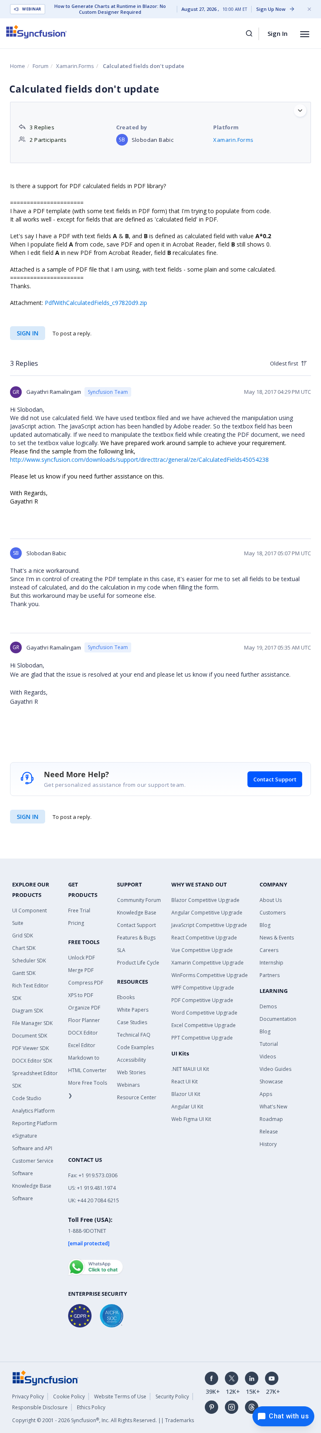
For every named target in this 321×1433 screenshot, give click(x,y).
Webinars (128, 1084)
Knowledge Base (136, 912)
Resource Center (136, 1097)
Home (17, 66)
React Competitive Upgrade (204, 937)
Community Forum (139, 900)
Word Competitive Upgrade (204, 1012)
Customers (272, 912)
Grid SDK (22, 935)
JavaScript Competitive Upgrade (209, 925)
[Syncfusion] (45, 1377)
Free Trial (79, 910)
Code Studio (26, 1098)
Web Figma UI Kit (191, 1119)
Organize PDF (84, 1007)
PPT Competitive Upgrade (202, 1037)
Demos (268, 1006)
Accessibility (131, 1059)
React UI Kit (184, 1081)
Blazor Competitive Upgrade (205, 900)
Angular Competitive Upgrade (206, 912)
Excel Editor (81, 1045)
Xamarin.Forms (75, 66)
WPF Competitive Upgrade (202, 987)
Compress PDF (85, 982)
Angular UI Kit (187, 1106)
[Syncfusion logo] (36, 31)
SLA (121, 950)
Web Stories (131, 1072)
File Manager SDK (32, 1023)
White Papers (132, 1009)
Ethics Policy (91, 1407)
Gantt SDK (24, 973)
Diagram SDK (27, 1010)
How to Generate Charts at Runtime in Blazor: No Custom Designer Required (110, 9)
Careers (269, 950)
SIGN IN (27, 817)
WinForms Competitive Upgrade (209, 975)
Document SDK (29, 1035)
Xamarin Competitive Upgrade (207, 962)
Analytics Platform (33, 1110)
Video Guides (275, 1069)
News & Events (277, 937)
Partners (270, 975)
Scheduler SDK (29, 960)
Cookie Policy (69, 1396)
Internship (271, 962)
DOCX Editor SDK (32, 1060)
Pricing (76, 923)
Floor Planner (84, 1020)
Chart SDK (24, 948)
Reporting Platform (34, 1123)
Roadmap (271, 1119)
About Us (271, 900)
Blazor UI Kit (185, 1094)
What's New (273, 1106)
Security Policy (172, 1396)
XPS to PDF (80, 995)
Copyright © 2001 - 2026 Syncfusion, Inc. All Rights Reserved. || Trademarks (103, 1420)
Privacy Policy (28, 1396)
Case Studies (132, 1022)
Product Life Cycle (138, 962)
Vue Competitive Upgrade (202, 950)
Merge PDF (81, 970)
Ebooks (126, 997)
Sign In (278, 33)
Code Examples (135, 1047)
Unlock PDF (81, 957)
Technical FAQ (133, 1034)
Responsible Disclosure (40, 1407)
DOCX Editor (83, 1032)
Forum (40, 66)
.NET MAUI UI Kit (190, 1069)
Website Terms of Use (120, 1396)
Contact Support (274, 779)
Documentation (278, 1018)
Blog (265, 925)
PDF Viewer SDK (30, 1048)
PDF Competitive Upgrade (202, 1000)
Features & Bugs (136, 937)
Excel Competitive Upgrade (203, 1025)
